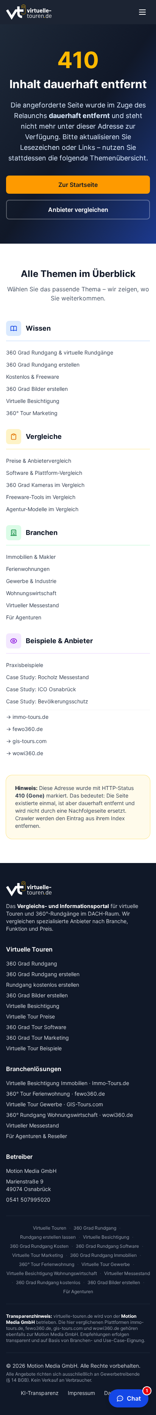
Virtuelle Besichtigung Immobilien (46, 1083)
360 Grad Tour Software (36, 1027)
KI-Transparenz (40, 1393)
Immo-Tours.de (110, 1083)
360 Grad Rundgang (31, 963)
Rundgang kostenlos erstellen (42, 984)
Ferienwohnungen (28, 569)
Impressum (81, 1393)
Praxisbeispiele (24, 665)
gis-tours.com (68, 1328)
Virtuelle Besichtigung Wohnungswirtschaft (51, 1273)
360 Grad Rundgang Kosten (39, 1246)
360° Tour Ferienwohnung (38, 1093)
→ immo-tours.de (27, 717)
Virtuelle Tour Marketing (37, 1255)
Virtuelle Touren (49, 1228)
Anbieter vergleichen (78, 209)
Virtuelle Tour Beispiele (34, 1048)
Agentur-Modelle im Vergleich (42, 509)
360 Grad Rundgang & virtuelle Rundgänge (59, 352)
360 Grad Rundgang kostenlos (48, 1282)
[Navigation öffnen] (142, 12)
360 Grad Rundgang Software (107, 1246)
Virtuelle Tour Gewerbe (34, 1104)
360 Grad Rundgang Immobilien (103, 1255)
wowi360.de (117, 1115)
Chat (137, 1395)
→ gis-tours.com (26, 741)
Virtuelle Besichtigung (32, 401)
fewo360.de (90, 1093)
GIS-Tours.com (85, 1104)
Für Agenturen (23, 617)
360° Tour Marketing (32, 413)
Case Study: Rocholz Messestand (47, 677)
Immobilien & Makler (31, 557)
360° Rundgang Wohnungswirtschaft (52, 1115)
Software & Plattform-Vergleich (44, 473)
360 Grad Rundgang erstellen (43, 364)
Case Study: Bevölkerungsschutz (47, 701)
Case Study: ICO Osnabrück (41, 689)
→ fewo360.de (24, 729)
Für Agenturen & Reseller (36, 1136)
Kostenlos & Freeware (32, 376)
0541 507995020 (28, 1199)
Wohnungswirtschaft (31, 593)
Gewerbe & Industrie (31, 581)
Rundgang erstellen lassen (48, 1237)
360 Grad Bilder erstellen (37, 389)
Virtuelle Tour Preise (30, 1016)
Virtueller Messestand (32, 605)
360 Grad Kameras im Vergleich (45, 485)
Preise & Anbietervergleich (38, 460)
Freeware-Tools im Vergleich (40, 497)
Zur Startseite (78, 184)
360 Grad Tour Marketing (37, 1037)
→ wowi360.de (24, 753)
